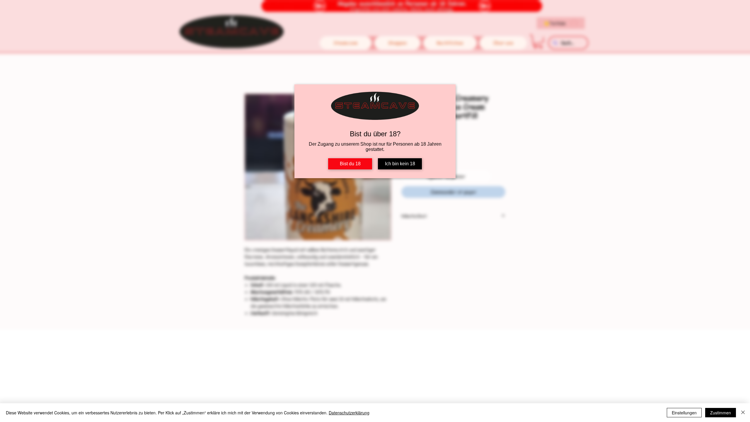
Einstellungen (684, 413)
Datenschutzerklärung (349, 413)
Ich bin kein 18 (400, 163)
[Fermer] (742, 412)
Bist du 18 (350, 163)
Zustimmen (720, 413)
